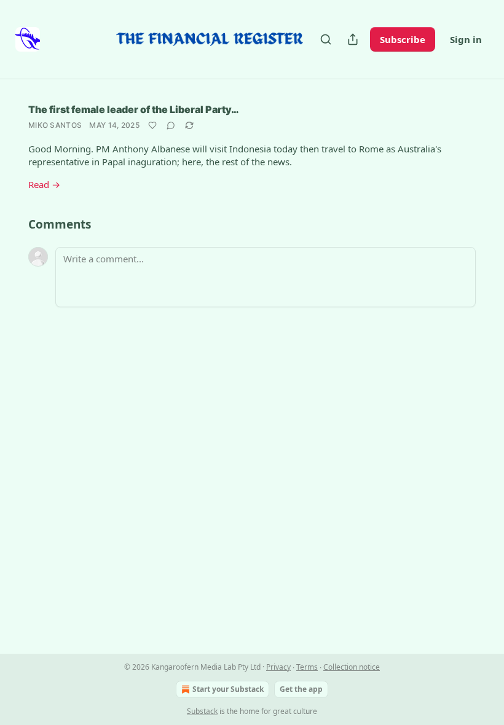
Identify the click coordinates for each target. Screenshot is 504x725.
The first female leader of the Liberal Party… (133, 109)
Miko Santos (55, 125)
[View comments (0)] (171, 125)
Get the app (301, 689)
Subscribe (402, 39)
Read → (44, 184)
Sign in (466, 39)
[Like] (152, 125)
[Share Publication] (353, 39)
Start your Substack (228, 689)
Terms (307, 667)
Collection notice (351, 667)
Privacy (278, 667)
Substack (202, 711)
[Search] (325, 39)
